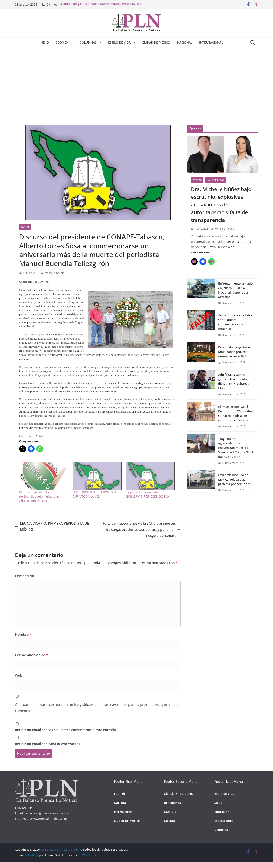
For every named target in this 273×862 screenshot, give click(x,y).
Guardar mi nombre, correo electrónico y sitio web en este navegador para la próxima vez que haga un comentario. (98, 707)
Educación (221, 812)
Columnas (88, 42)
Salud (218, 803)
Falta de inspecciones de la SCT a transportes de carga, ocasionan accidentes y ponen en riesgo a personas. (139, 529)
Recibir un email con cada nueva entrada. (48, 744)
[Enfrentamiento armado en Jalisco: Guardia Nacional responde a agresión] (201, 293)
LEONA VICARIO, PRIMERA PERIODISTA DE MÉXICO (54, 526)
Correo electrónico (31, 655)
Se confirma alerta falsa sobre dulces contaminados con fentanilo (235, 322)
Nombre (23, 634)
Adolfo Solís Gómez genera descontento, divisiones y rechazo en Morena (234, 381)
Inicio (44, 42)
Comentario (26, 576)
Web (18, 675)
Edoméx (62, 42)
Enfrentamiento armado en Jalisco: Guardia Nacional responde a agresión (235, 290)
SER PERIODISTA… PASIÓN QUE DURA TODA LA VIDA (95, 494)
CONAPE (25, 226)
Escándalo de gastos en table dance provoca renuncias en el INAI (235, 351)
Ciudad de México (156, 42)
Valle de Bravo (215, 180)
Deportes (221, 830)
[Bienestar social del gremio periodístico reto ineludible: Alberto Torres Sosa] (43, 476)
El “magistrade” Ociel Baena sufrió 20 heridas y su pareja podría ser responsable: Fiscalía (236, 413)
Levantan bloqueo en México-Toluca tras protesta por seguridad (234, 479)
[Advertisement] (136, 80)
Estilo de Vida (119, 42)
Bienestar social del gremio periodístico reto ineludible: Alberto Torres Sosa (39, 496)
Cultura (169, 821)
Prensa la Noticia (54, 273)
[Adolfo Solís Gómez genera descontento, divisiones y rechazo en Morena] (201, 384)
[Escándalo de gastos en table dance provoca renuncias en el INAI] (201, 354)
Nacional (184, 42)
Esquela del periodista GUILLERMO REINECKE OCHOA (147, 494)
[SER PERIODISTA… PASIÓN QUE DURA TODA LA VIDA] (97, 476)
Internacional (211, 42)
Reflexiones (172, 803)
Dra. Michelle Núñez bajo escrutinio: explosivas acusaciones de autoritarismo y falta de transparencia (221, 204)
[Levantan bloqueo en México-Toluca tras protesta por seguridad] (201, 482)
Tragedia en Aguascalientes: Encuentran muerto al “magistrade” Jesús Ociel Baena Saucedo (235, 448)
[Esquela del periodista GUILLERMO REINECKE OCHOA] (150, 476)
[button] (70, 43)
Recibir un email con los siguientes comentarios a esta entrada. (66, 729)
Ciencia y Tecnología (179, 794)
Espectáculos (223, 821)
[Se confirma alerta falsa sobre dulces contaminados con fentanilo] (201, 325)
